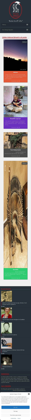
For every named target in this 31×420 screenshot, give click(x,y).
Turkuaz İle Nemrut (7, 366)
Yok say (16, 411)
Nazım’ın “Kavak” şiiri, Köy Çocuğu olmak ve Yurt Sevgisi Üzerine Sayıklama (14, 303)
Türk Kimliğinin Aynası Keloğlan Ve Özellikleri (13, 319)
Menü (4, 24)
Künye (19, 418)
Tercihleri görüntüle (15, 415)
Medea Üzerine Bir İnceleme (9, 334)
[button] (29, 394)
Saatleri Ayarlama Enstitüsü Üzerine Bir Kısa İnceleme (13, 350)
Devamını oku (15, 81)
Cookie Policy (13, 418)
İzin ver (16, 407)
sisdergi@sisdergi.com (6, 390)
